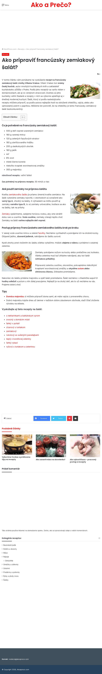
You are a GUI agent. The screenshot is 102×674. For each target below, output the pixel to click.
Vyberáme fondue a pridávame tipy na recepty (16, 458)
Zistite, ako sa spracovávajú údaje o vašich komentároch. (66, 530)
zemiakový (11, 331)
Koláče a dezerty (10, 549)
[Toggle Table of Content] (21, 117)
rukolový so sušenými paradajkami (22, 335)
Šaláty (5, 580)
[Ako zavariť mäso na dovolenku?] (51, 445)
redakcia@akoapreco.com (19, 659)
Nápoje (6, 557)
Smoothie (9, 561)
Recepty (21, 49)
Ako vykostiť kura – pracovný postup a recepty (83, 460)
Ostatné (6, 568)
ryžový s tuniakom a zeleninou (20, 346)
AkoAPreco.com (9, 49)
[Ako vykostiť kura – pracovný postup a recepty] (85, 445)
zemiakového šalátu (18, 194)
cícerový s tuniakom (15, 327)
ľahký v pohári (13, 323)
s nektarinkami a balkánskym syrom (23, 315)
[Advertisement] (51, 29)
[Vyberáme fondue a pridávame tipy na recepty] (17, 444)
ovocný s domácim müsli (18, 319)
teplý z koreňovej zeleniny (18, 339)
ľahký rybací (12, 342)
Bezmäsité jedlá (9, 545)
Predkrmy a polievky (11, 572)
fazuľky (41, 233)
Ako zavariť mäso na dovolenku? (50, 459)
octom (81, 268)
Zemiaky (6, 214)
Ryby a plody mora (10, 576)
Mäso (5, 553)
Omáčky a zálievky (10, 564)
